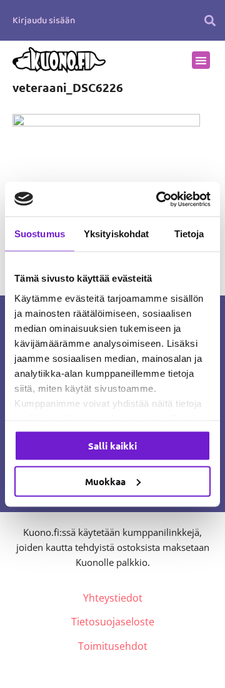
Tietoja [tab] (189, 233)
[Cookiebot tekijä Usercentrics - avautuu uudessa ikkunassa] (159, 199)
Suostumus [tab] (39, 233)
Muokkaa (105, 481)
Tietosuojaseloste (112, 622)
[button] (209, 20)
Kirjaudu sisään (43, 20)
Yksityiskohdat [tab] (116, 233)
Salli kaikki (112, 445)
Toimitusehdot (113, 646)
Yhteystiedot (112, 598)
